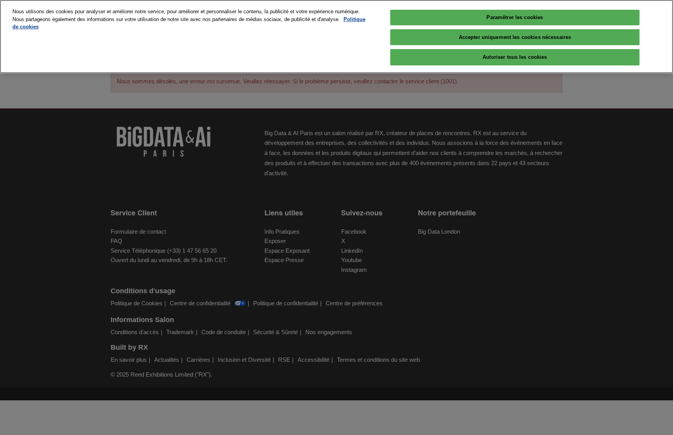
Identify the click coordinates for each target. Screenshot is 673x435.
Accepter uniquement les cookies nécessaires (515, 37)
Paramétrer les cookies (514, 17)
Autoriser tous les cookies (515, 57)
